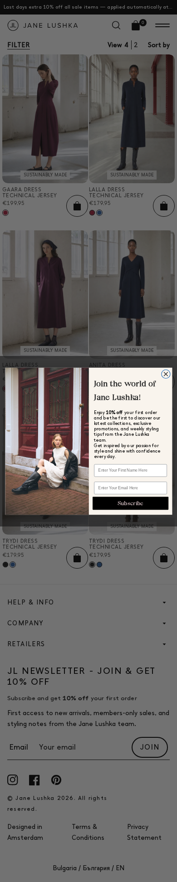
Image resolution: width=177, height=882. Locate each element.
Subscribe (130, 503)
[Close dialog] (165, 374)
